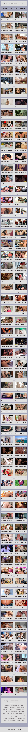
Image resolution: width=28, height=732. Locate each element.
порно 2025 (10, 3)
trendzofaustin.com (15, 729)
